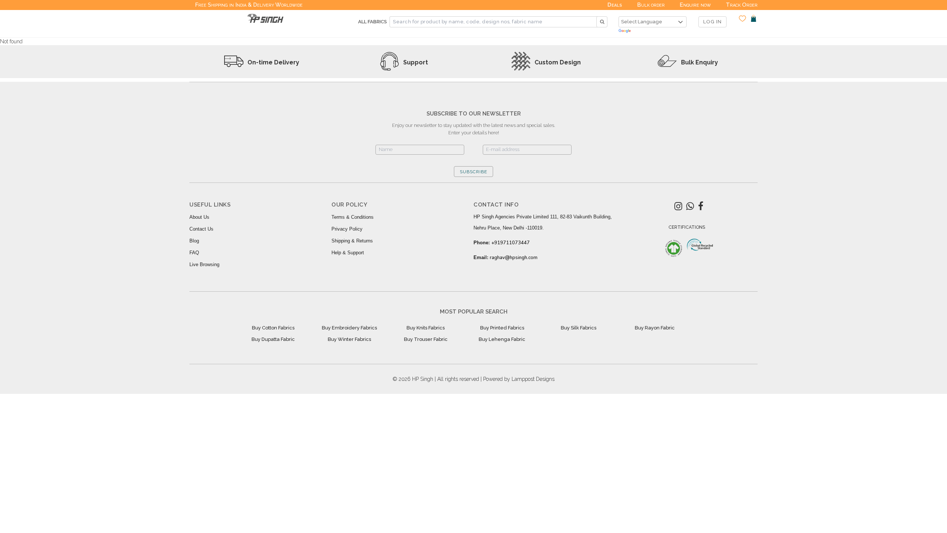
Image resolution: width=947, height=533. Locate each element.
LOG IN (712, 21)
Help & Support (347, 252)
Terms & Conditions (352, 217)
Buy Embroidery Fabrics (349, 328)
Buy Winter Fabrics (349, 339)
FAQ (194, 252)
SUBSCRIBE (473, 171)
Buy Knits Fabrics (426, 328)
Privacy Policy (347, 229)
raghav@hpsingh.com (513, 257)
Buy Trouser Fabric (426, 339)
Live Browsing (204, 264)
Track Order (742, 4)
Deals (614, 4)
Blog (194, 241)
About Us (199, 217)
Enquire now (695, 4)
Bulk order (651, 4)
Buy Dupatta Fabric (273, 339)
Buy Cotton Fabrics (273, 328)
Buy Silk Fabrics (578, 328)
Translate (653, 31)
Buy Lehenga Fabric (502, 339)
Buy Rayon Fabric (655, 328)
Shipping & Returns (352, 241)
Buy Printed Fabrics (502, 328)
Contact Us (201, 229)
